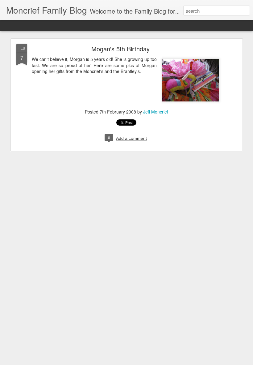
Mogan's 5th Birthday (120, 48)
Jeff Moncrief (155, 112)
